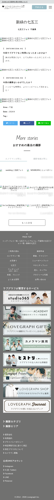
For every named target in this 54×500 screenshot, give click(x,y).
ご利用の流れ (13, 251)
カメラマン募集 (11, 453)
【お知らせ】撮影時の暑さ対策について (15, 1)
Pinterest (8, 481)
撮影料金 (40, 251)
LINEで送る (44, 123)
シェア (27, 123)
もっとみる (27, 223)
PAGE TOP (27, 237)
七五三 (13, 265)
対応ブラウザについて (14, 449)
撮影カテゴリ (13, 421)
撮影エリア (12, 426)
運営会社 (8, 435)
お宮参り (13, 261)
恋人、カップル (40, 270)
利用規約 (8, 438)
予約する (39, 7)
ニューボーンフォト (40, 261)
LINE (7, 477)
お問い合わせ (40, 279)
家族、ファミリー (40, 256)
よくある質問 (13, 279)
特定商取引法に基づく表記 (16, 446)
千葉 (11, 107)
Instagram (9, 466)
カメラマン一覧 (13, 256)
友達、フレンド (13, 275)
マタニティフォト (40, 265)
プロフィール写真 (40, 275)
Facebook (9, 474)
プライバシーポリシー (14, 442)
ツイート (11, 123)
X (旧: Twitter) (10, 470)
